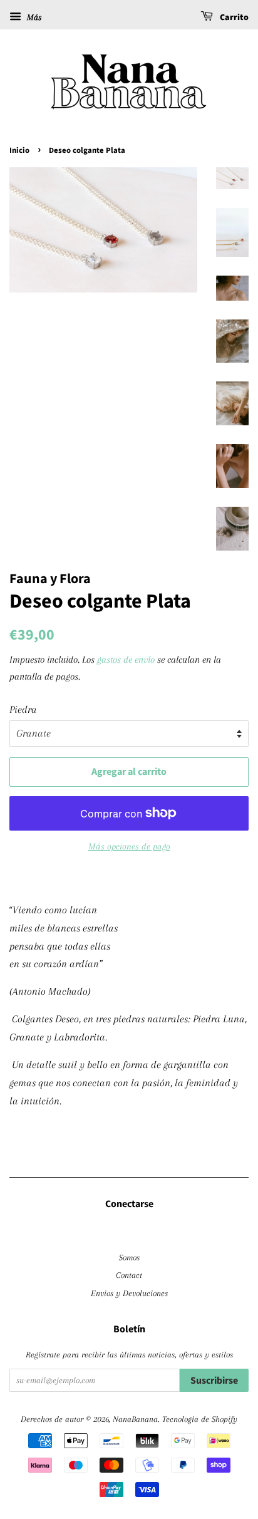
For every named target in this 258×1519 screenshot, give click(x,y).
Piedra (23, 709)
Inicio (19, 150)
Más (32, 17)
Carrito (233, 17)
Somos (129, 1257)
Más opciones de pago (129, 846)
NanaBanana (135, 1419)
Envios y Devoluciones (129, 1293)
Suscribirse (214, 1380)
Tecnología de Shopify (199, 1419)
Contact (129, 1275)
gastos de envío (126, 659)
